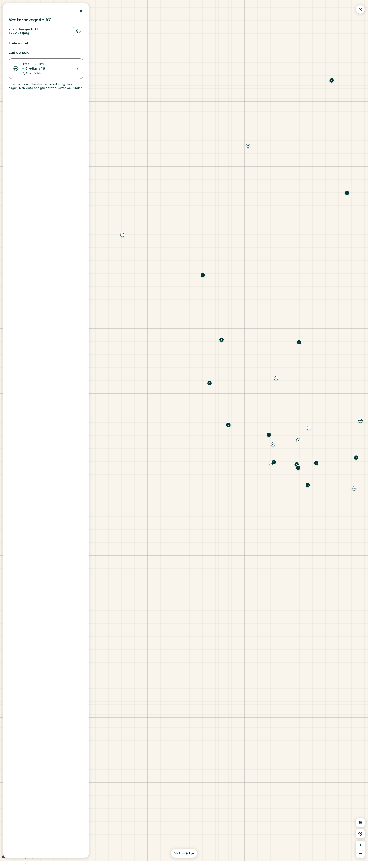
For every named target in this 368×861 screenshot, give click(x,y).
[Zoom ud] (360, 853)
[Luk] (80, 11)
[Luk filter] (360, 822)
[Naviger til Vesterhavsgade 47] (78, 31)
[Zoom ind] (360, 845)
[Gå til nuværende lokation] (360, 833)
